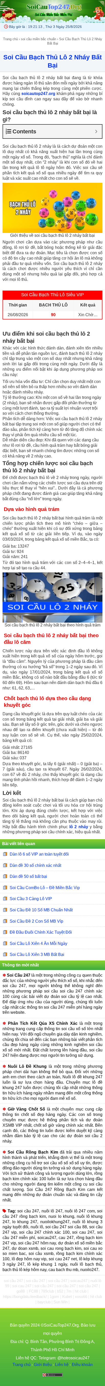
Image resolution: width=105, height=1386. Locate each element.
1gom (55, 1297)
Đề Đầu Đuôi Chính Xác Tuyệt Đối (41, 932)
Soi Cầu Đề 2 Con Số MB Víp (36, 921)
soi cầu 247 (14, 1281)
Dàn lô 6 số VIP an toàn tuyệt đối (39, 854)
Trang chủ (10, 39)
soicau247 (79, 1281)
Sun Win (61, 1302)
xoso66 (81, 1297)
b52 (60, 1291)
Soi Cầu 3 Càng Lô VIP (31, 899)
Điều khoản (82, 1364)
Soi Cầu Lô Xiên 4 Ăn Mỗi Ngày (38, 943)
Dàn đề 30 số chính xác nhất (35, 865)
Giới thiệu (43, 1364)
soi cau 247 (22, 1286)
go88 (21, 1291)
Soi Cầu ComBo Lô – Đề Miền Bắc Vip (45, 888)
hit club (81, 1291)
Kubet (67, 1297)
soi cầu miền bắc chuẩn (38, 39)
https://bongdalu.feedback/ (25, 1297)
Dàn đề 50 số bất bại (28, 876)
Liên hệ (62, 1364)
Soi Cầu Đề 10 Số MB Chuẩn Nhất (41, 910)
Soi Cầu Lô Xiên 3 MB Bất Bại (37, 954)
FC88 (34, 1291)
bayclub (44, 1302)
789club (48, 1291)
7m (69, 1291)
